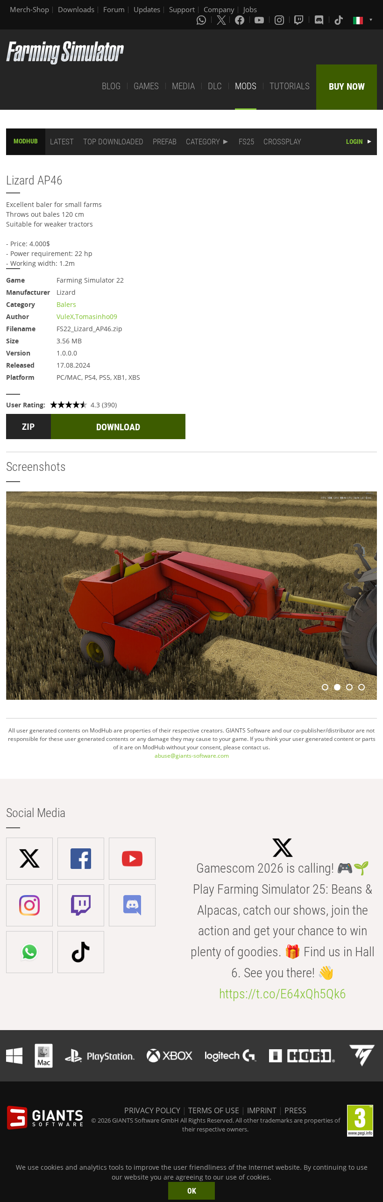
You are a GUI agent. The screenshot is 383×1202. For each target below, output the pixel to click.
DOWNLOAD (118, 427)
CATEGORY (203, 141)
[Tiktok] (339, 19)
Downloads (76, 9)
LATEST (62, 141)
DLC (215, 86)
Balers (66, 304)
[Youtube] (260, 19)
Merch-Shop (29, 9)
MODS (245, 86)
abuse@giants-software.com (192, 756)
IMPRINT (262, 1110)
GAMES (146, 86)
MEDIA (183, 86)
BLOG (111, 86)
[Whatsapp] (202, 19)
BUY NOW (347, 86)
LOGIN (354, 141)
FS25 (246, 141)
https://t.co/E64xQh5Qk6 (282, 994)
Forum (114, 9)
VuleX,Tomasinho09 (87, 316)
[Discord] (320, 19)
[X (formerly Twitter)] (221, 19)
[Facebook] (240, 19)
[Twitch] (299, 19)
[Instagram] (280, 19)
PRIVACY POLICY (152, 1110)
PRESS (295, 1110)
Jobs (250, 9)
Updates (147, 9)
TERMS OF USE (213, 1110)
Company (219, 9)
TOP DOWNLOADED (113, 141)
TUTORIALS (290, 86)
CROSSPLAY (282, 141)
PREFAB (165, 141)
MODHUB (26, 141)
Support (182, 9)
